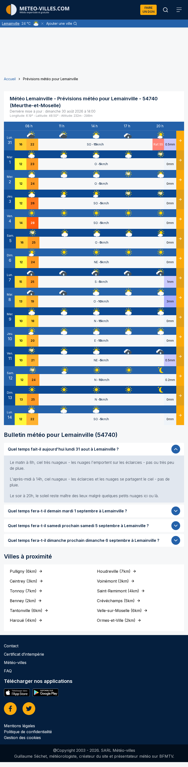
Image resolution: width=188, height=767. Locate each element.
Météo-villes (15, 662)
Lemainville (11, 23)
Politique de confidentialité (28, 731)
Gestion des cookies (22, 737)
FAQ (8, 670)
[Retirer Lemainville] (42, 24)
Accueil (10, 79)
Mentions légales (19, 725)
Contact (11, 645)
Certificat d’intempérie (24, 654)
